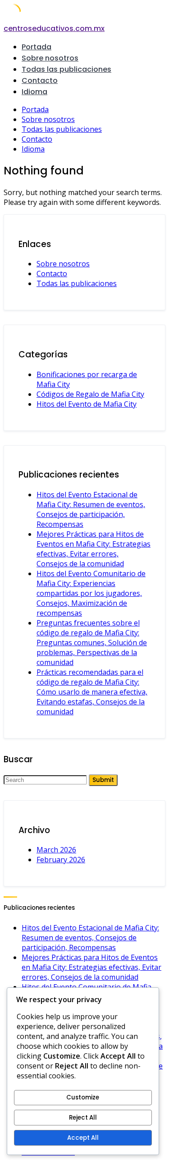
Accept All (83, 1138)
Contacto (40, 80)
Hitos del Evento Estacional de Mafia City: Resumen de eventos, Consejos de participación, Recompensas (91, 509)
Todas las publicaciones (66, 69)
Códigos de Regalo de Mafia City (90, 394)
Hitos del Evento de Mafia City (87, 404)
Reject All (83, 1117)
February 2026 (61, 859)
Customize (82, 1097)
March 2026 (56, 850)
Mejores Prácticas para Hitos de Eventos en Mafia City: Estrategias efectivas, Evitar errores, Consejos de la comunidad (94, 549)
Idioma (34, 92)
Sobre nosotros (50, 58)
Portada (36, 47)
